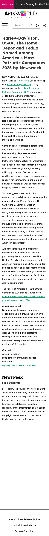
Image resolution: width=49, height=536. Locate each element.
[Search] (31, 25)
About (11, 519)
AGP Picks (7, 4)
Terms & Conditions (24, 531)
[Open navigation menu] (5, 25)
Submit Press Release (24, 525)
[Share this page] (45, 25)
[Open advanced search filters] (37, 25)
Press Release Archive (29, 519)
